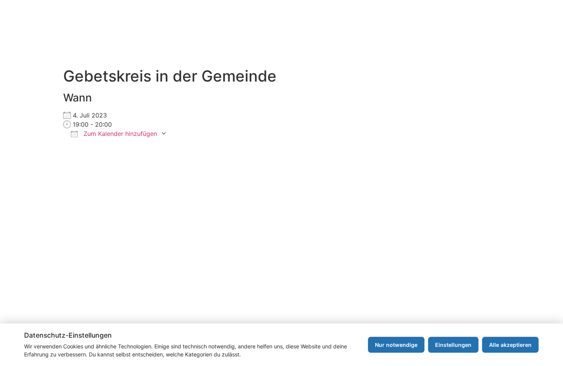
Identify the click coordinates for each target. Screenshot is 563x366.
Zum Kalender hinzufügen (119, 133)
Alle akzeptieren (510, 344)
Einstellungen (453, 344)
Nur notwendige (396, 344)
